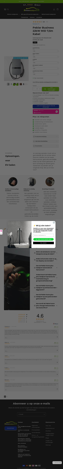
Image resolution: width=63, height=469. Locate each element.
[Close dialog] (54, 222)
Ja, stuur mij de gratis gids (43, 239)
